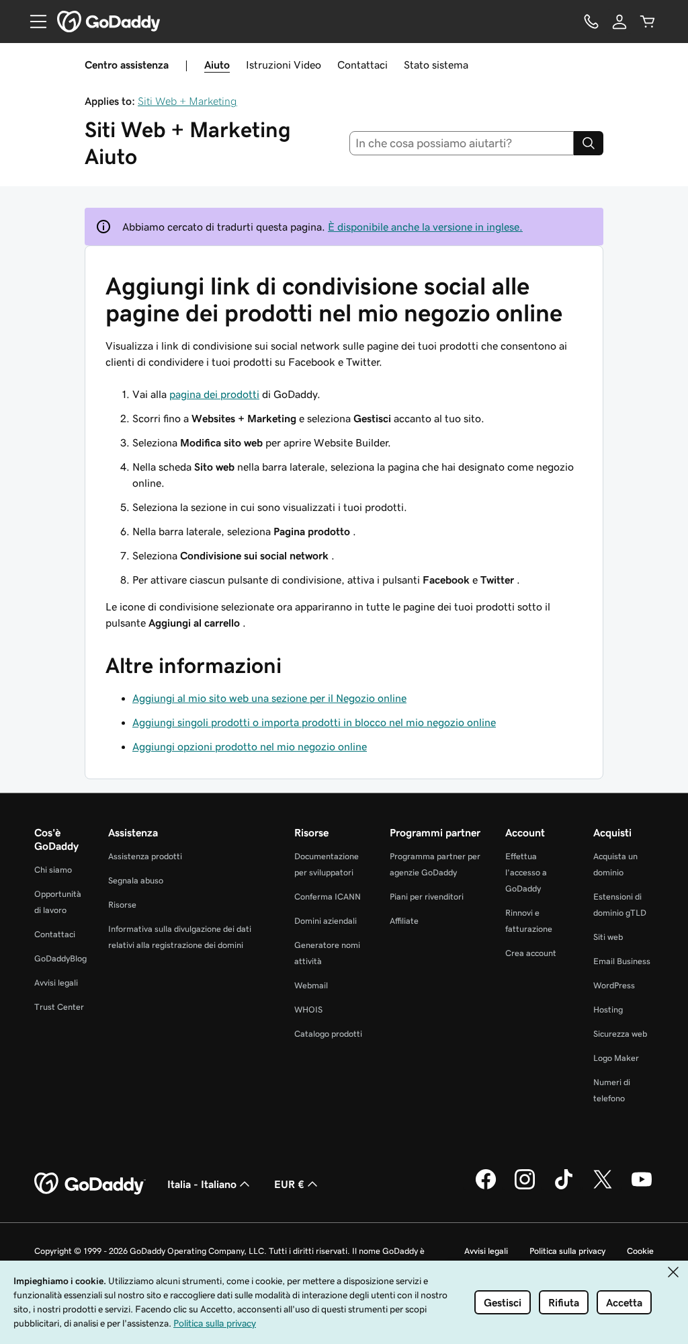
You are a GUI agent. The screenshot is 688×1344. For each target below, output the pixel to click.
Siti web (608, 937)
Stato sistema (436, 64)
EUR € (289, 1184)
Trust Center (59, 1006)
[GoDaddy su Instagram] (525, 1187)
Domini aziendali (325, 920)
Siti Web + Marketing (187, 100)
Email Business (621, 961)
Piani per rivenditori (427, 896)
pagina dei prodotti (214, 394)
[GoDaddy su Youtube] (642, 1187)
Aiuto (217, 64)
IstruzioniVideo (283, 64)
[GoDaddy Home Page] (90, 1184)
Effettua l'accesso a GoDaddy (526, 872)
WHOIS (308, 1009)
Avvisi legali (56, 982)
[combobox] (461, 143)
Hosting (608, 1009)
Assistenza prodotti (145, 856)
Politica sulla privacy (567, 1251)
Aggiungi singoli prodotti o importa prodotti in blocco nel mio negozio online (314, 722)
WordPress (614, 985)
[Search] (588, 143)
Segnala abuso (135, 880)
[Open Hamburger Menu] (33, 21)
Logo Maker (616, 1058)
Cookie (640, 1251)
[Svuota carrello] (647, 21)
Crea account (530, 953)
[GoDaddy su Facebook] (486, 1187)
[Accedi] (619, 21)
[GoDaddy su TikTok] (564, 1187)
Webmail (311, 985)
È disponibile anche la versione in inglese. (425, 226)
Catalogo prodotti (328, 1033)
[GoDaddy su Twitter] (603, 1187)
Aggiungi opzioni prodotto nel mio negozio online (249, 746)
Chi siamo (53, 869)
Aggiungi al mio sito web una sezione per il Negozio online (269, 698)
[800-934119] (591, 21)
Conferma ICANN (327, 896)
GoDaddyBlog (60, 958)
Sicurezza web (620, 1033)
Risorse (122, 904)
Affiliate (404, 920)
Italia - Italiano (201, 1184)
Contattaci (362, 64)
